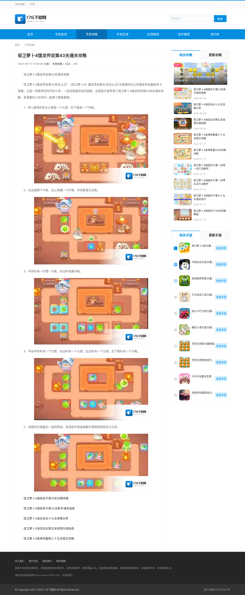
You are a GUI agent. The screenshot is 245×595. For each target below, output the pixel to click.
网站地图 (20, 4)
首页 (30, 34)
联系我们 (47, 560)
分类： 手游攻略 (53, 63)
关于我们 (19, 560)
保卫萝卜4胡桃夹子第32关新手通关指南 (49, 508)
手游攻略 (92, 34)
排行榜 (214, 34)
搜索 (220, 18)
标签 (32, 4)
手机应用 (122, 34)
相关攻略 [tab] (185, 55)
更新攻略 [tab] (215, 55)
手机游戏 (61, 34)
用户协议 (33, 560)
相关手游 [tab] (185, 235)
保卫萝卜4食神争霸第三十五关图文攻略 (48, 538)
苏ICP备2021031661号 (217, 589)
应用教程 (153, 34)
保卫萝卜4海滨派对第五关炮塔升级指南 (48, 528)
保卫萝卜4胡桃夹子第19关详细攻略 (46, 498)
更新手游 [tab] (215, 235)
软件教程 (184, 34)
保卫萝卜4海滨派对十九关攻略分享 (45, 518)
